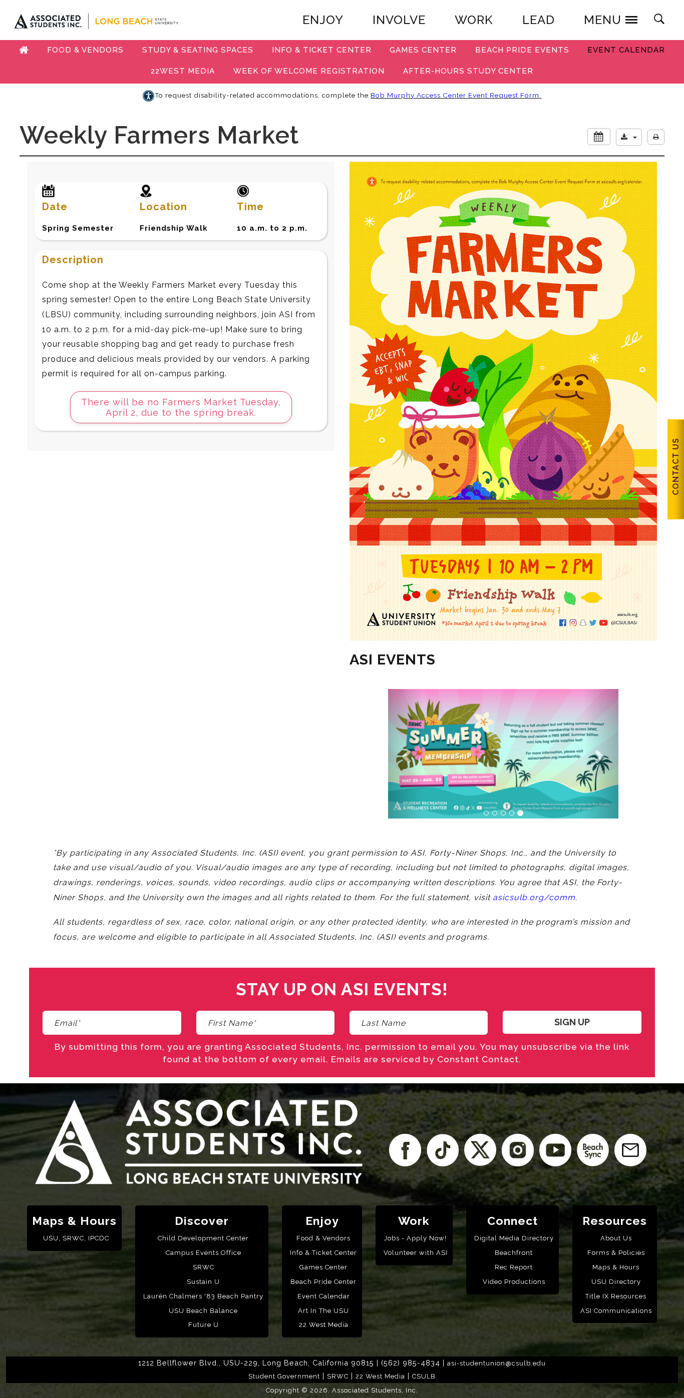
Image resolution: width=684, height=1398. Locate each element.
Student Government (284, 1376)
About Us (616, 1238)
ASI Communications (616, 1310)
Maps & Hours (74, 1220)
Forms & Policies (616, 1252)
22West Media (183, 71)
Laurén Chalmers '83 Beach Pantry (203, 1296)
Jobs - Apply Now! (415, 1238)
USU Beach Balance (203, 1310)
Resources (614, 1220)
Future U (203, 1324)
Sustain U (203, 1281)
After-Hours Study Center (468, 71)
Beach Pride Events (522, 50)
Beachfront (514, 1252)
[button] (629, 137)
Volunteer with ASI (416, 1252)
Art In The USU (323, 1310)
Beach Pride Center (323, 1281)
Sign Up (572, 1022)
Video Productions (514, 1281)
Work (414, 1220)
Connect (512, 1220)
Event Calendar (626, 50)
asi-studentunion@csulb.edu (496, 1363)
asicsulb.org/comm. (535, 897)
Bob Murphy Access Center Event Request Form (455, 95)
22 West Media (324, 1324)
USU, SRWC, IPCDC (76, 1238)
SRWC (203, 1267)
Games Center (423, 50)
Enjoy (322, 1220)
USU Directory (616, 1281)
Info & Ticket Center (322, 50)
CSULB (424, 1376)
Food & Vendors (85, 50)
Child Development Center (203, 1238)
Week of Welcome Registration (309, 71)
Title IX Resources (615, 1296)
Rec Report (514, 1267)
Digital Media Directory (514, 1238)
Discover (202, 1220)
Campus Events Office (203, 1252)
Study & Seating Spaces (197, 50)
